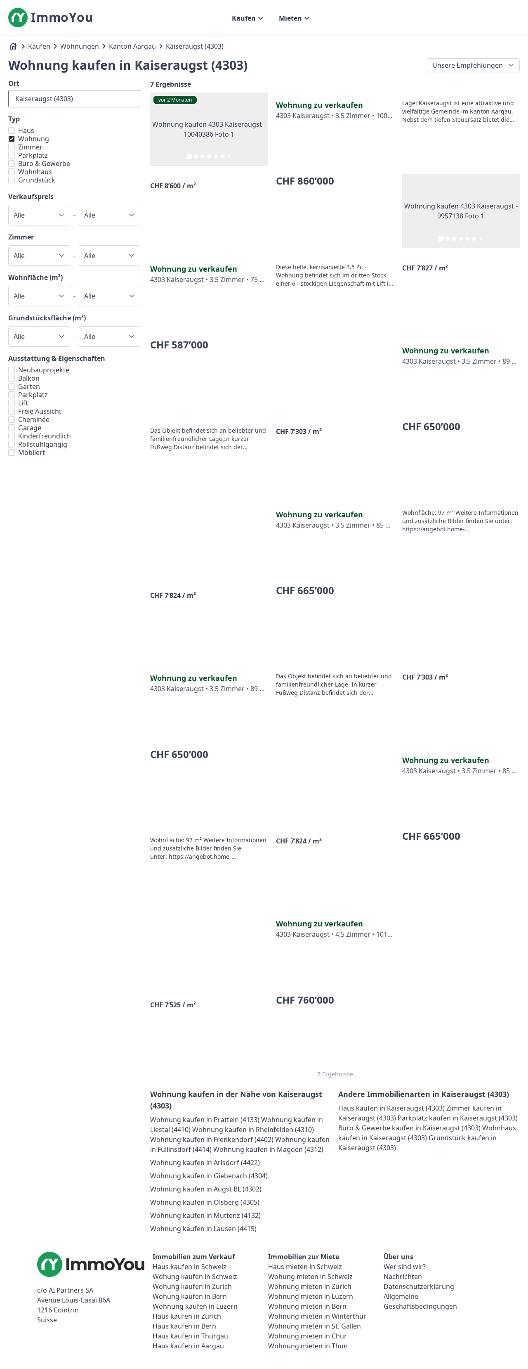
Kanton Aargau (132, 46)
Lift (23, 403)
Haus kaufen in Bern (184, 1326)
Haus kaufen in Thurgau (190, 1336)
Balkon (29, 378)
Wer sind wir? (405, 1266)
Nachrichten (403, 1276)
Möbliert (31, 452)
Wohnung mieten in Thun (308, 1345)
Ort (13, 83)
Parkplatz (33, 155)
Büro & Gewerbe (44, 163)
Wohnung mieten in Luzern (310, 1296)
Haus (26, 130)
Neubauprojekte (43, 370)
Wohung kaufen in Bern (190, 1296)
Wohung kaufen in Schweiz (195, 1276)
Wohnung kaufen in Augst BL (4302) (206, 1189)
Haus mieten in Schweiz (305, 1266)
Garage (29, 427)
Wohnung (33, 138)
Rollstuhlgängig (42, 444)
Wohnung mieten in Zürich (309, 1286)
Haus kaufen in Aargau (188, 1345)
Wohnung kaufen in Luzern (195, 1306)
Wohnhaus (35, 171)
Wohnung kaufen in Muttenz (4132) (205, 1215)
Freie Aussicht (39, 411)
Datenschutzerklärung (419, 1286)
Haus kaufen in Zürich (187, 1316)
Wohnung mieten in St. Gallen (314, 1326)
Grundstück (36, 180)
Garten (29, 386)
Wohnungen (79, 46)
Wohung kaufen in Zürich (192, 1286)
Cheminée (34, 419)
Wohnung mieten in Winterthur (317, 1316)
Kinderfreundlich (44, 436)
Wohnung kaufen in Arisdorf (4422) (205, 1162)
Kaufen (39, 46)
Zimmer (30, 147)
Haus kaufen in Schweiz (189, 1266)
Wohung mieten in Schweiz (310, 1276)
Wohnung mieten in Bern (307, 1306)
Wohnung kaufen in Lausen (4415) (203, 1228)
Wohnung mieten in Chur (307, 1336)
